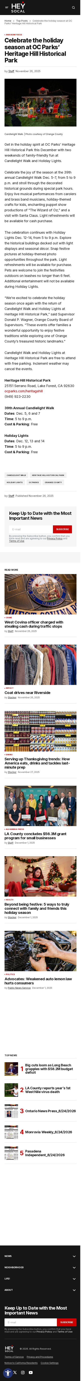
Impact (10, 688)
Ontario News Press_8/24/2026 (50, 1111)
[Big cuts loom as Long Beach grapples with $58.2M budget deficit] (11, 1069)
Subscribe (62, 529)
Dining (9, 755)
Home (8, 20)
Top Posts (22, 20)
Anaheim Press (14, 35)
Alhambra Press (15, 829)
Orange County (53, 482)
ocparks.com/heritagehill (24, 391)
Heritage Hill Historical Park (48, 475)
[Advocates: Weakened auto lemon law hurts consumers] (40, 951)
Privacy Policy (55, 538)
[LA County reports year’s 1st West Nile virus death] (11, 1090)
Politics (10, 974)
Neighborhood (14, 1267)
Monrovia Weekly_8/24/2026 (48, 1132)
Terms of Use (16, 540)
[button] (8, 1373)
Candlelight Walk (16, 475)
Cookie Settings (50, 1362)
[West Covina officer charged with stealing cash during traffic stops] (40, 594)
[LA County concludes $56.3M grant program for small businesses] (40, 806)
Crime (9, 618)
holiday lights (15, 482)
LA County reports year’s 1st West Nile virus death (47, 1090)
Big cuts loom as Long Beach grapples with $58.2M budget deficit (49, 1069)
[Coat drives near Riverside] (40, 665)
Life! (7, 1278)
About (9, 1290)
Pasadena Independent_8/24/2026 (45, 1153)
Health (9, 900)
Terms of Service (14, 1356)
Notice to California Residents (21, 1362)
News (8, 1256)
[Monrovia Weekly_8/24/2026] (11, 1132)
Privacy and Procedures (40, 1356)
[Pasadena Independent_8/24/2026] (11, 1153)
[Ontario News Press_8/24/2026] (11, 1111)
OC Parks (34, 482)
